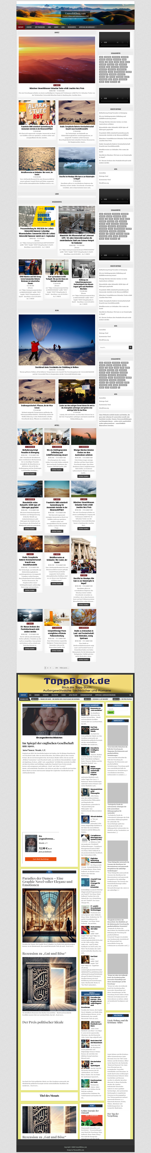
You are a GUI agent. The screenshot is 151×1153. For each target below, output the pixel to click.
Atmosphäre (124, 60)
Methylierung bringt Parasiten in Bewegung (30, 475)
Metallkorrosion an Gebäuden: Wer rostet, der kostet (37, 173)
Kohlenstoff (103, 72)
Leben (49, 27)
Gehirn (122, 65)
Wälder (102, 84)
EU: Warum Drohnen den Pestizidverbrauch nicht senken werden (30, 653)
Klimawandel (123, 70)
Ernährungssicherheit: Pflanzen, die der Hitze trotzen (37, 431)
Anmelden (102, 178)
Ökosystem (113, 84)
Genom (127, 65)
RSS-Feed (53, 90)
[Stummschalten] (126, 49)
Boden (124, 62)
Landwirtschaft (121, 72)
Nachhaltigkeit (104, 77)
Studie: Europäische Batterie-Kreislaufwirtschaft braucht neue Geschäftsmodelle (77, 127)
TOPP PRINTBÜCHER (40, 27)
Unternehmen (103, 82)
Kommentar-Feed (105, 185)
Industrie (102, 70)
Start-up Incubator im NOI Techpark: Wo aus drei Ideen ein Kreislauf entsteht (57, 303)
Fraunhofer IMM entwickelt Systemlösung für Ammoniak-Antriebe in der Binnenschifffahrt (37, 127)
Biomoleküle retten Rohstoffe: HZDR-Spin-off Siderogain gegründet (90, 217)
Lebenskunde (31, 471)
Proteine (112, 79)
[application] (115, 41)
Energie (116, 65)
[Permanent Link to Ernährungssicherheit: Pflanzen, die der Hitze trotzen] (37, 416)
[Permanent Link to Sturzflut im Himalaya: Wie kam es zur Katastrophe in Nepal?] (77, 161)
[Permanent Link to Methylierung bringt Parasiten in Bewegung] (30, 461)
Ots (107, 79)
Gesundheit (103, 67)
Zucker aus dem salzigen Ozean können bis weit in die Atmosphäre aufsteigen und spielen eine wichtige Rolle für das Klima (76, 432)
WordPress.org (104, 188)
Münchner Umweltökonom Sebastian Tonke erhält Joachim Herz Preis (57, 88)
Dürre (110, 65)
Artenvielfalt (116, 60)
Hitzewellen (111, 67)
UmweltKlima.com (75, 13)
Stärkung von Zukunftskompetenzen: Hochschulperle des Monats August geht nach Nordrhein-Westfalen (83, 308)
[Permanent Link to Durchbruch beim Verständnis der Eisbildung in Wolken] (57, 364)
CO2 (106, 65)
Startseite (20, 27)
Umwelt (56, 27)
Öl (119, 84)
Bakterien (102, 62)
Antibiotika (108, 60)
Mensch (110, 74)
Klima (63, 27)
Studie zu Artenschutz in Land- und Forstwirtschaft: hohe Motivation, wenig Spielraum (83, 659)
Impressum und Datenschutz (87, 27)
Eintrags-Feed (103, 181)
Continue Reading (30, 498)
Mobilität (128, 74)
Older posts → (64, 692)
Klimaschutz (114, 70)
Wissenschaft (123, 82)
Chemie (101, 65)
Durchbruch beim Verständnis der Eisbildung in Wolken (56, 392)
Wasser (115, 82)
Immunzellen (122, 67)
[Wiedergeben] (102, 49)
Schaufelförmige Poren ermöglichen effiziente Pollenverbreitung (57, 658)
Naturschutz (121, 77)
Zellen (107, 84)
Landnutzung (111, 72)
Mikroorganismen (119, 74)
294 (56, 692)
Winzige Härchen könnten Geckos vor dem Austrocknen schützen (64, 209)
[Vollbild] (130, 49)
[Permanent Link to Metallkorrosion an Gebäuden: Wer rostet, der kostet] (37, 159)
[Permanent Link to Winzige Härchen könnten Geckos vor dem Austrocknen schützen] (83, 461)
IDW (117, 67)
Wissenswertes (72, 27)
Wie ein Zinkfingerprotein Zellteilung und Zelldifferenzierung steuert (38, 209)
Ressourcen (119, 79)
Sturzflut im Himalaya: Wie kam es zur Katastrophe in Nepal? (77, 177)
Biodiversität (117, 62)
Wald (110, 82)
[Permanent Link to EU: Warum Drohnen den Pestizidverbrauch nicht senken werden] (30, 640)
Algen (101, 60)
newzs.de (102, 79)
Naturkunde (113, 77)
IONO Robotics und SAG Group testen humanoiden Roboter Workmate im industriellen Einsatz (30, 304)
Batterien (109, 62)
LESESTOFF (29, 27)
